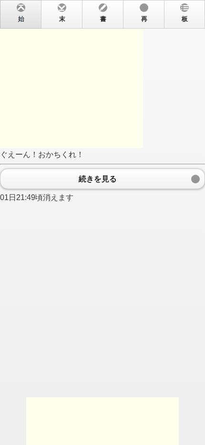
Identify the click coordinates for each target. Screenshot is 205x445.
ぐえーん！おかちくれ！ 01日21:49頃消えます (94, 108)
